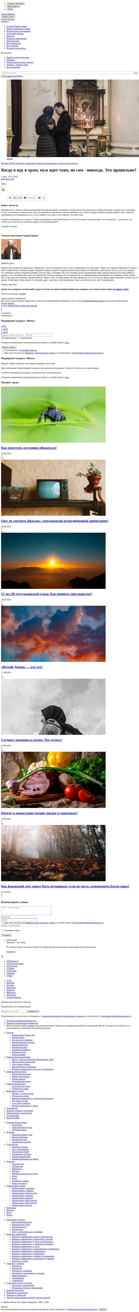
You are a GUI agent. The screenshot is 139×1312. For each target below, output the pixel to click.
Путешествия (13, 1115)
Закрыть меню (8, 17)
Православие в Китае (22, 1205)
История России (19, 1139)
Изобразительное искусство (25, 1174)
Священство (17, 1280)
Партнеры (11, 995)
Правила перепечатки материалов (22, 1023)
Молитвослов (13, 41)
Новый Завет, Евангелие (23, 1035)
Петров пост (17, 1229)
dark (7, 179)
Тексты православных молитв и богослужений (28, 1297)
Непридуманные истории (18, 29)
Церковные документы (17, 1293)
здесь (38, 289)
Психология (12, 1144)
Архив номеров (14, 997)
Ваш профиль (13, 6)
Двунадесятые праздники (23, 1062)
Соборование (18, 1278)
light (3, 179)
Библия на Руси (19, 1052)
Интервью (11, 1208)
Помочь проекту (8, 347)
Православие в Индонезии (24, 1203)
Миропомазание (19, 1276)
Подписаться (33, 1011)
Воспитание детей (15, 1091)
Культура (11, 1161)
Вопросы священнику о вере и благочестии (57, 163)
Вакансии (11, 992)
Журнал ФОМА (8, 163)
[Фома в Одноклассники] (15, 963)
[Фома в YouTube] (12, 971)
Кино (14, 1176)
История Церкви (19, 1137)
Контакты (11, 987)
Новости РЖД (13, 1118)
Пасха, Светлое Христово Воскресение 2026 (32, 1059)
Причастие (17, 1268)
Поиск (10, 9)
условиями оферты (28, 350)
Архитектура (18, 1164)
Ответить (11, 951)
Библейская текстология (23, 1042)
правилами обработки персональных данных (63, 1016)
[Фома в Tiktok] (10, 968)
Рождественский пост (22, 1222)
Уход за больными (20, 1149)
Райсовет (11, 60)
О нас (9, 980)
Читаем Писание (19, 1047)
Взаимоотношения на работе (25, 1159)
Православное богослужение (20, 62)
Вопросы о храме (20, 1261)
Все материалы (13, 43)
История (10, 1132)
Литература (17, 1166)
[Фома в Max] (10, 976)
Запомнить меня (11, 930)
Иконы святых (18, 1079)
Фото (9, 1212)
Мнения (10, 1210)
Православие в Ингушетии (24, 1200)
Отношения (12, 1108)
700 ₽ (3, 326)
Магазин (11, 983)
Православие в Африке (22, 1191)
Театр (14, 1178)
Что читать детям (20, 1101)
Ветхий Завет (18, 1037)
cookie (31, 1025)
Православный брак (21, 1156)
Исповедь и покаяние (22, 1271)
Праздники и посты (16, 1220)
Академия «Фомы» (15, 33)
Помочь (11, 14)
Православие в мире (16, 1186)
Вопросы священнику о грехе (26, 1246)
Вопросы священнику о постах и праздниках (33, 1069)
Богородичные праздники (24, 1067)
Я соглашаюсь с (20, 350)
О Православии (19, 1130)
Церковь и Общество (16, 1295)
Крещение (16, 1266)
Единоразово (10, 338)
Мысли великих (19, 1183)
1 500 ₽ (4, 329)
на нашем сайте (121, 289)
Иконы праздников (21, 1076)
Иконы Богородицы (21, 1074)
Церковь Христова (15, 1290)
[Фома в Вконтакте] (12, 961)
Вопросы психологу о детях (25, 1106)
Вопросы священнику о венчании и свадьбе (32, 1239)
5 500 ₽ (4, 332)
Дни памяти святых (21, 1064)
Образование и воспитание (19, 1113)
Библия (10, 1033)
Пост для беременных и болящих (27, 1232)
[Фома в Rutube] (11, 973)
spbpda (10, 159)
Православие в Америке (23, 1188)
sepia (12, 179)
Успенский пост (19, 1227)
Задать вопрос (7, 303)
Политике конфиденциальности (82, 1309)
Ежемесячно (26, 338)
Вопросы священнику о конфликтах (28, 1251)
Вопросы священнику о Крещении (28, 1254)
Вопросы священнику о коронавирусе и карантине (35, 1249)
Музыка (15, 1171)
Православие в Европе (22, 1198)
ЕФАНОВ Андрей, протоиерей (22, 306)
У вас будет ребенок (21, 1103)
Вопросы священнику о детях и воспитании (32, 1098)
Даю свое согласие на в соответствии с (53, 353)
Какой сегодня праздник (18, 57)
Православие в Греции (22, 1195)
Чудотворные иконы (21, 1081)
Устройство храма (20, 1089)
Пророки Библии (20, 1045)
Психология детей (20, 1096)
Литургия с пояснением (23, 1285)
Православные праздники (19, 1057)
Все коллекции (13, 67)
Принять (102, 1309)
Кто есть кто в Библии (22, 1040)
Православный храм (16, 1084)
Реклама (10, 985)
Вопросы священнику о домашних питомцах (33, 1244)
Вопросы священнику (17, 38)
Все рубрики (12, 46)
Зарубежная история (21, 1142)
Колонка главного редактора (20, 1110)
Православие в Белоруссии (24, 1193)
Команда (11, 990)
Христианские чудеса (22, 1127)
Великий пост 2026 (21, 1224)
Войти (20, 76)
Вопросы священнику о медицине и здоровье (33, 1258)
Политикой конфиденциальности (87, 353)
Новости (11, 36)
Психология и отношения (18, 31)
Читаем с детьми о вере (17, 65)
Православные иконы (17, 1071)
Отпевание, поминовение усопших (28, 1273)
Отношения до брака (21, 1154)
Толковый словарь (20, 1181)
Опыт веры (17, 1125)
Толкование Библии (21, 1050)
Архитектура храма (21, 1086)
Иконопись (17, 1169)
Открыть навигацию (16, 4)
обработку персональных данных (40, 353)
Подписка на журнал (16, 48)
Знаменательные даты (22, 1135)
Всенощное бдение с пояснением (27, 1288)
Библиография (18, 1054)
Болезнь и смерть (20, 1147)
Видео (9, 1215)
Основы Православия (17, 26)
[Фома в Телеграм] (12, 966)
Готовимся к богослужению (19, 1283)
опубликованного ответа (93, 301)
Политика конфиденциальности (21, 1021)
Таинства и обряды (15, 1263)
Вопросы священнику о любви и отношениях (33, 1256)
